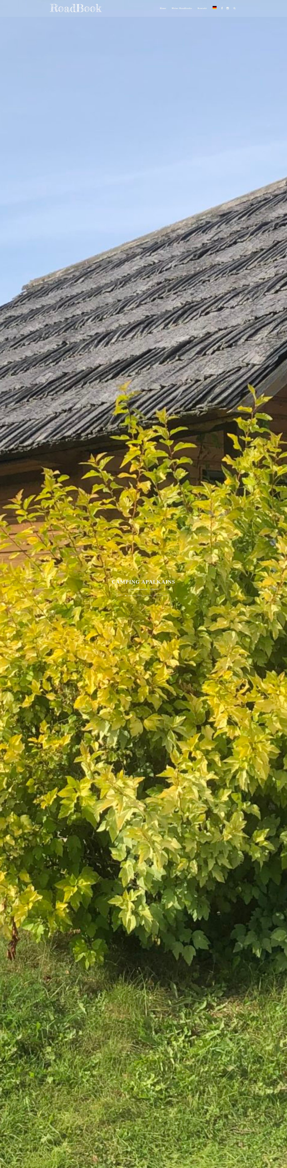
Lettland (139, 595)
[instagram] (228, 8)
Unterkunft (147, 595)
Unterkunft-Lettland (160, 595)
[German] (214, 8)
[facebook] (222, 8)
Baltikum (131, 595)
